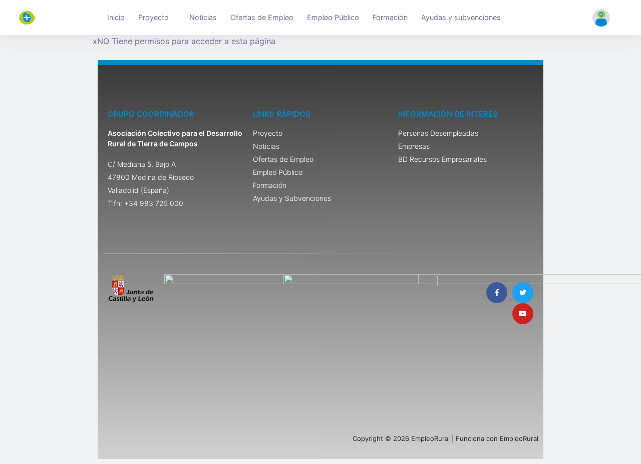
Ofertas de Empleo (261, 17)
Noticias (203, 17)
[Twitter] (522, 292)
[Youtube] (522, 313)
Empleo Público (333, 17)
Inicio (116, 17)
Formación (390, 17)
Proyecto (153, 17)
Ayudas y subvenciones (461, 17)
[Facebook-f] (496, 292)
